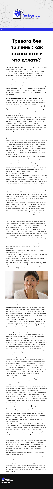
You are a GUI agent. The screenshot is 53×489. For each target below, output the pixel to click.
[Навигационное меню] (1, 197)
